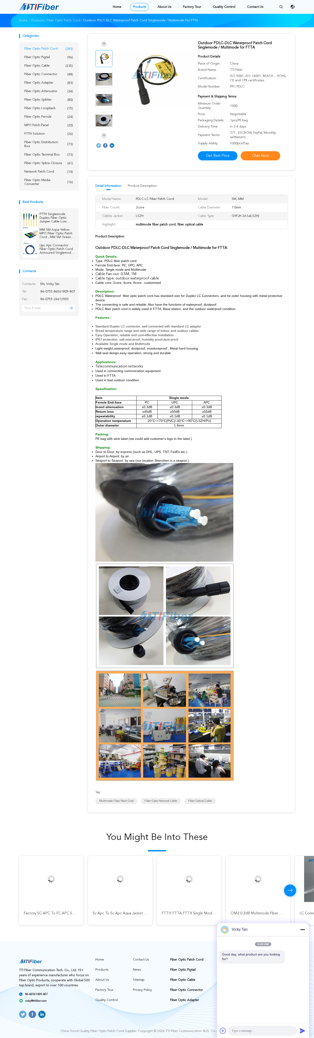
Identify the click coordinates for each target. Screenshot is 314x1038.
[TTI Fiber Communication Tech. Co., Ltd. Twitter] (98, 145)
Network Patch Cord (48, 171)
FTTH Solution (48, 134)
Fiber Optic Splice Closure (48, 163)
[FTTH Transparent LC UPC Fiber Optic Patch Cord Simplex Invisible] (258, 879)
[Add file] (223, 1031)
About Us (164, 7)
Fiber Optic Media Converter (48, 182)
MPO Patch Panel (48, 125)
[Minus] (302, 929)
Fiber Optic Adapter (48, 83)
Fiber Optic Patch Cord (48, 49)
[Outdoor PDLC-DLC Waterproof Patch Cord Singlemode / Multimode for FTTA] (153, 79)
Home (117, 7)
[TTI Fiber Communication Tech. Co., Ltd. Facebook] (105, 145)
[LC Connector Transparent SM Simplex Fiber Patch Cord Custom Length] (51, 879)
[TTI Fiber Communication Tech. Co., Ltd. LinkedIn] (112, 145)
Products (139, 7)
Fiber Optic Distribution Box (48, 144)
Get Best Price (218, 156)
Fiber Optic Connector (48, 74)
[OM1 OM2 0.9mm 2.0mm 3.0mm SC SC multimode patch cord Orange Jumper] (189, 879)
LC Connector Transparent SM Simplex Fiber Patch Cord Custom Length (83, 913)
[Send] (302, 1031)
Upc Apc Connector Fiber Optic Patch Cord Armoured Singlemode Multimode (56, 249)
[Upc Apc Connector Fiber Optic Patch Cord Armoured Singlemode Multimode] (30, 250)
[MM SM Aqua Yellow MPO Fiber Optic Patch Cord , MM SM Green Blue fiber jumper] (30, 234)
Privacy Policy (142, 990)
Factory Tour (192, 7)
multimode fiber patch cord (116, 801)
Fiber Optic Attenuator (48, 91)
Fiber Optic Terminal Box (48, 154)
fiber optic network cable (161, 801)
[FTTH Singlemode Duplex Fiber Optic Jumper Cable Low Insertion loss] (30, 218)
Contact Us (255, 7)
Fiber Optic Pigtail (48, 57)
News (137, 969)
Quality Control (224, 7)
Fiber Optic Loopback (48, 108)
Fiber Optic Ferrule (48, 117)
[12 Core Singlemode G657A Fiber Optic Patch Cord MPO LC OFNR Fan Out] (120, 879)
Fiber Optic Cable (48, 66)
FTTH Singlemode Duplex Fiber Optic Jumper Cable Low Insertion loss (53, 218)
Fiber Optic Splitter (48, 100)
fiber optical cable (200, 801)
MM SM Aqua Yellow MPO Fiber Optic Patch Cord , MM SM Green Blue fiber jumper (56, 233)
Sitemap (138, 979)
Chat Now (260, 156)
